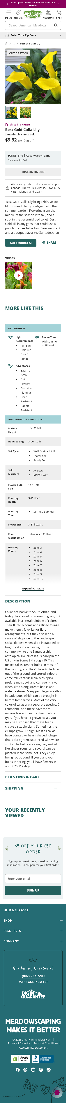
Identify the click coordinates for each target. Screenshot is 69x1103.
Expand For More (33, 588)
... (14, 43)
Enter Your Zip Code (18, 160)
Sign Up (33, 890)
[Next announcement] (59, 4)
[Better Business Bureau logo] (43, 1059)
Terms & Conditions (46, 1043)
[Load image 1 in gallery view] (11, 112)
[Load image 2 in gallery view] (25, 112)
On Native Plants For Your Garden (41, 4)
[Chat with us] (57, 1092)
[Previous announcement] (7, 4)
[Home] (6, 44)
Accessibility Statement (33, 1047)
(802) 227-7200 (33, 976)
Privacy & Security (19, 1043)
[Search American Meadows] (56, 25)
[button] (8, 14)
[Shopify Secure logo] (20, 1059)
